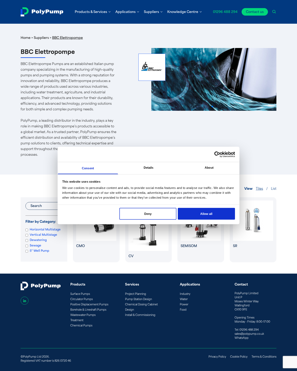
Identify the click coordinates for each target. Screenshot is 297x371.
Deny (148, 213)
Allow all (206, 213)
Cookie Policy (239, 356)
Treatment (76, 320)
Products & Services (91, 12)
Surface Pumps (80, 293)
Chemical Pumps (81, 325)
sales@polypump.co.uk (249, 333)
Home (26, 38)
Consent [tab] (88, 168)
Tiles (259, 189)
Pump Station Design (138, 299)
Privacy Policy (217, 356)
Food (183, 309)
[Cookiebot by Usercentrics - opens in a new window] (217, 154)
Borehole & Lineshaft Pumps (88, 309)
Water (184, 299)
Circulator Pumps (81, 299)
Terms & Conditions (264, 356)
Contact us (255, 12)
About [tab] (209, 167)
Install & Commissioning (140, 315)
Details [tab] (149, 167)
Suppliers (151, 12)
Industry (185, 293)
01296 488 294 (225, 12)
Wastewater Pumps (83, 315)
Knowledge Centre (182, 12)
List (273, 189)
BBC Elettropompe (67, 38)
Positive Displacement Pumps (89, 304)
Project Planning (135, 293)
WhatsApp (242, 337)
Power (184, 304)
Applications (125, 12)
